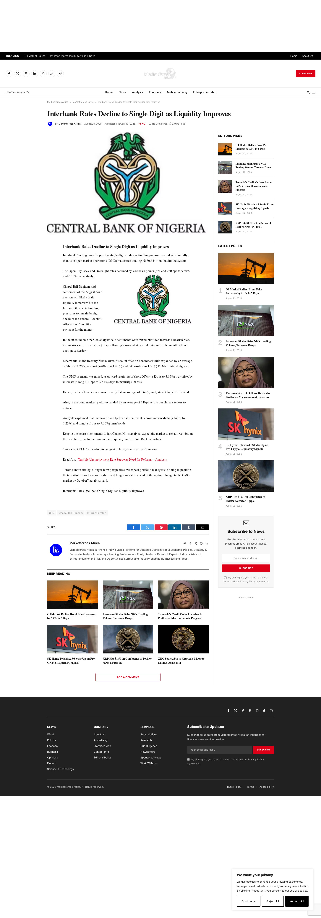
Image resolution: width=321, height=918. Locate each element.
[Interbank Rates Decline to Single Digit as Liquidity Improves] (128, 185)
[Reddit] (34, 306)
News (122, 92)
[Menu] (313, 92)
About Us (307, 55)
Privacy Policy (248, 581)
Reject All (273, 901)
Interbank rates (96, 512)
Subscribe (305, 73)
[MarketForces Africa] (160, 73)
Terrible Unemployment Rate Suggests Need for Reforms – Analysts (122, 459)
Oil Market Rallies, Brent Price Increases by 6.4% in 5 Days (60, 55)
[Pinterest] (34, 281)
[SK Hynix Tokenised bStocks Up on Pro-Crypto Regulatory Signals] (72, 639)
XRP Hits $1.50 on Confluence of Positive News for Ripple (127, 660)
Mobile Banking (177, 92)
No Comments (159, 123)
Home (293, 55)
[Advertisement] (160, 26)
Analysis (137, 92)
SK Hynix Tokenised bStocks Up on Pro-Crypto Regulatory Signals (71, 660)
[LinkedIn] (34, 272)
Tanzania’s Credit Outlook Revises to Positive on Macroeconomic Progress (180, 616)
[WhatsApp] (34, 323)
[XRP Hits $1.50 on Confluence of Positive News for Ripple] (128, 639)
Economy (155, 92)
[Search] (308, 92)
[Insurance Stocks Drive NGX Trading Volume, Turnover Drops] (128, 594)
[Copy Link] (34, 332)
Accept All (297, 901)
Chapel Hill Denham (71, 512)
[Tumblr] (34, 298)
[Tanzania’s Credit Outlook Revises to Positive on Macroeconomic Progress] (183, 594)
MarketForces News (82, 102)
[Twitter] (34, 264)
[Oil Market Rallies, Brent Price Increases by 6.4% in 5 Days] (72, 594)
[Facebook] (34, 255)
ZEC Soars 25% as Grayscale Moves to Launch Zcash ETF (181, 660)
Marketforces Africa (70, 123)
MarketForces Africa (57, 102)
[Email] (34, 289)
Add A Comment (128, 677)
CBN (51, 512)
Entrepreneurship (204, 92)
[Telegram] (34, 315)
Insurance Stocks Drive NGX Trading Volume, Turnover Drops (125, 616)
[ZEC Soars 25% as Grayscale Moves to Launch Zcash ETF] (183, 639)
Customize (248, 901)
